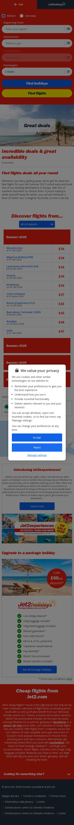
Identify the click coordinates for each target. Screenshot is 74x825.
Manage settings (37, 455)
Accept (37, 437)
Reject (37, 447)
